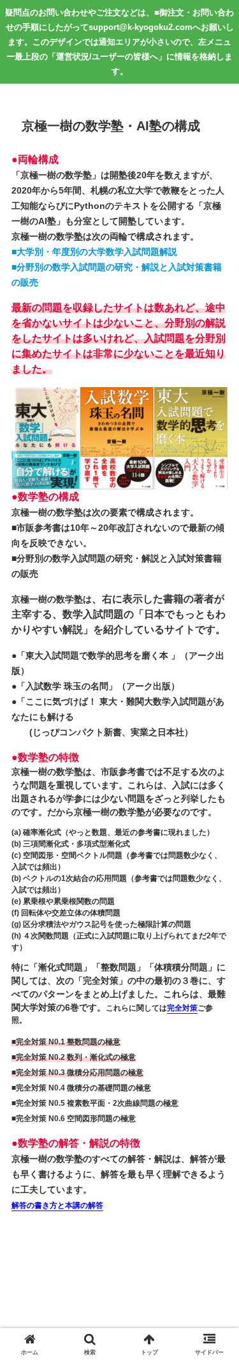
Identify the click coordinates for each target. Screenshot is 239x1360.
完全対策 (182, 1008)
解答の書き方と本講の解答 (57, 1206)
